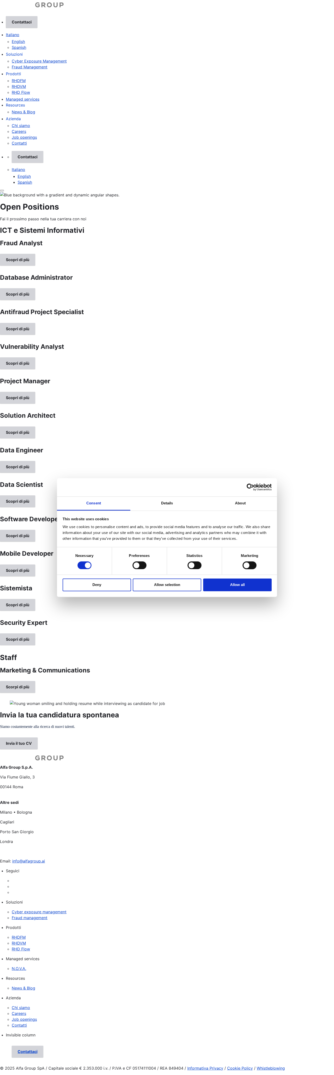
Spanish (19, 47)
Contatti (19, 143)
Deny (96, 585)
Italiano (12, 34)
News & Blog (23, 111)
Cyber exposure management (39, 911)
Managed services (22, 99)
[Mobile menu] (2, 190)
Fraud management (29, 917)
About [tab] (240, 503)
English (18, 41)
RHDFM (19, 80)
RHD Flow (21, 92)
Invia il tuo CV (19, 743)
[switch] (139, 565)
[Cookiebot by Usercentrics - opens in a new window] (250, 487)
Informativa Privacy (205, 1068)
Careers (19, 131)
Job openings (24, 137)
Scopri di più (17, 259)
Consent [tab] (93, 503)
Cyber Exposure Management (39, 61)
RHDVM (19, 86)
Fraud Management (29, 66)
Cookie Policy (240, 1068)
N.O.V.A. (19, 968)
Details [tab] (167, 503)
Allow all (237, 585)
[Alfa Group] (32, 8)
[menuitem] (173, 41)
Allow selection (167, 585)
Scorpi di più (17, 686)
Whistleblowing (271, 1068)
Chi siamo (21, 125)
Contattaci (22, 22)
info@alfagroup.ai (28, 861)
